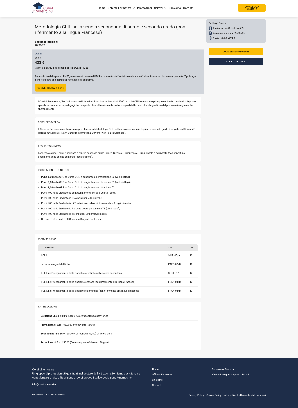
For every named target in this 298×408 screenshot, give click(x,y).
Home (155, 369)
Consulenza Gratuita (223, 369)
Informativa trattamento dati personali (245, 395)
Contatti (156, 385)
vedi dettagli (123, 176)
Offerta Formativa (162, 374)
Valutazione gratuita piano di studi (230, 374)
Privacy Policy (196, 395)
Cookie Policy (213, 395)
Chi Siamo (157, 379)
